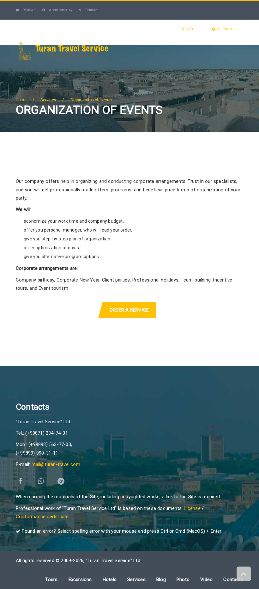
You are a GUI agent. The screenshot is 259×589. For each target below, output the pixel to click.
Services (171, 67)
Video (206, 579)
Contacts (91, 10)
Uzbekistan (46, 67)
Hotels (210, 67)
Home (21, 100)
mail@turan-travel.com (56, 464)
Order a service (129, 310)
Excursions (128, 67)
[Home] (22, 67)
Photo (183, 579)
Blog (26, 92)
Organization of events (91, 100)
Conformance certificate (42, 516)
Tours (87, 67)
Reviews (28, 10)
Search (49, 92)
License (192, 508)
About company (60, 10)
